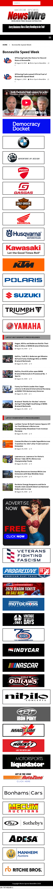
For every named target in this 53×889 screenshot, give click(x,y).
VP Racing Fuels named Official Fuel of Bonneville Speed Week (31, 75)
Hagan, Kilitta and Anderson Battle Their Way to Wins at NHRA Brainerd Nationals (31, 344)
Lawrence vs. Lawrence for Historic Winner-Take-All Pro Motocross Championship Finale (29, 458)
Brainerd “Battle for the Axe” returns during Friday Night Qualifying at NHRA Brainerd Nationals (31, 403)
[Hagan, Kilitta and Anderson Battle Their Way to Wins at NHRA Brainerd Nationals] (8, 346)
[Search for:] (26, 3)
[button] (49, 37)
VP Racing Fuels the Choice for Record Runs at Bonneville (30, 58)
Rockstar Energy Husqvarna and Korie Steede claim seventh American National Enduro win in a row (31, 486)
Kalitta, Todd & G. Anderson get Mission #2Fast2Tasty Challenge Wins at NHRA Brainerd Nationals (31, 358)
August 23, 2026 (22, 364)
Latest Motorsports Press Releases (23, 337)
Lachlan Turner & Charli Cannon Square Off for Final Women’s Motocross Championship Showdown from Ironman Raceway (32, 427)
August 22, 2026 (22, 379)
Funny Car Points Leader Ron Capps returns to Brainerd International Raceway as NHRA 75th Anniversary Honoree (32, 388)
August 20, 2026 (22, 409)
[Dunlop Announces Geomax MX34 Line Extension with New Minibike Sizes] (8, 474)
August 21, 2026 (22, 394)
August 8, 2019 (21, 63)
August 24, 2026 (22, 349)
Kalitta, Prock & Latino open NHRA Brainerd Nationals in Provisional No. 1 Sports (31, 373)
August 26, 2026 (22, 434)
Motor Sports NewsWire (38, 63)
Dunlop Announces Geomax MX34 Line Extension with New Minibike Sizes (30, 472)
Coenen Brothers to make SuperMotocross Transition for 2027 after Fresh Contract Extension (32, 443)
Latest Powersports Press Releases (22, 417)
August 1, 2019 (21, 79)
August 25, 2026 (22, 492)
